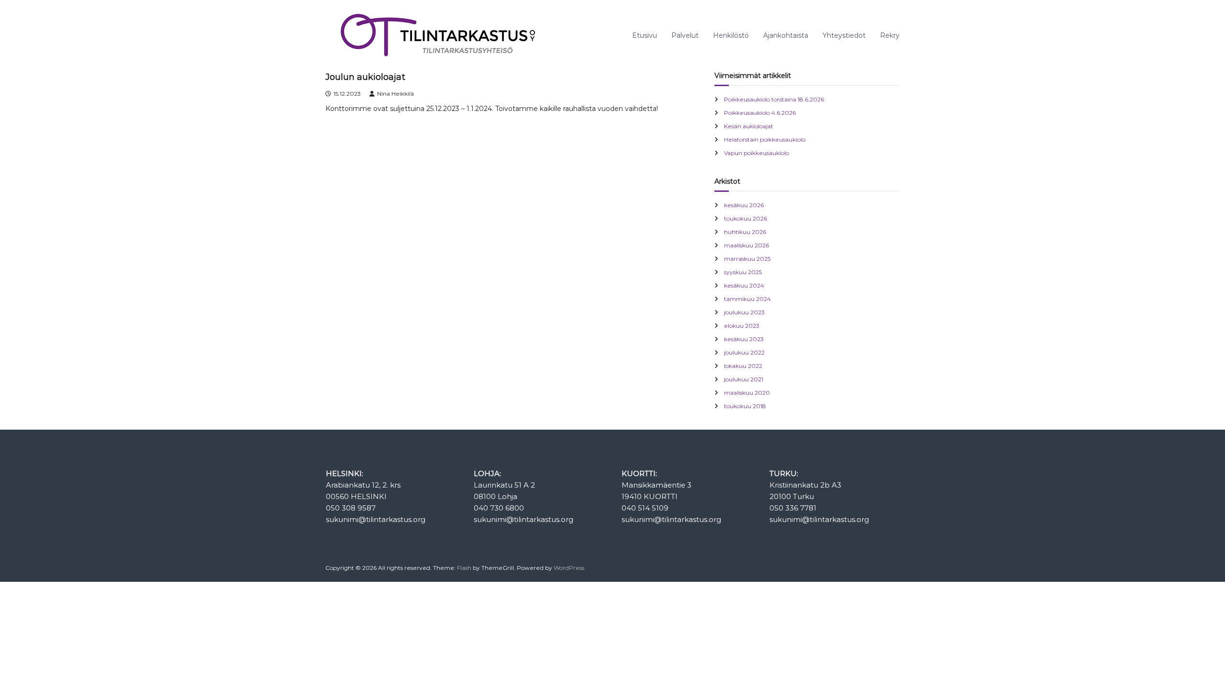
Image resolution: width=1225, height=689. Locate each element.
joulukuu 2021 (743, 379)
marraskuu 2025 (747, 258)
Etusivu (644, 35)
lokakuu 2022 (743, 365)
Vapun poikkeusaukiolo (756, 152)
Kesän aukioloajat (748, 126)
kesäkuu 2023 (744, 339)
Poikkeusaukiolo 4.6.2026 (760, 112)
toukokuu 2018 (745, 406)
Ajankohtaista (785, 35)
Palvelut (685, 35)
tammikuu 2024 (747, 298)
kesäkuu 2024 (744, 285)
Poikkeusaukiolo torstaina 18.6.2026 (774, 99)
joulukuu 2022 (744, 352)
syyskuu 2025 (743, 272)
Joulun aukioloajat (365, 77)
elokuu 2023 (741, 325)
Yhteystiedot (844, 35)
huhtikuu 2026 (745, 231)
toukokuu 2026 (745, 218)
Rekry (890, 35)
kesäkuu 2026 (744, 205)
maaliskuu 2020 (747, 392)
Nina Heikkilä (395, 93)
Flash (464, 567)
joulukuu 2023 (744, 312)
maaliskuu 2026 (746, 245)
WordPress (569, 567)
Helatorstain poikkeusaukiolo (764, 139)
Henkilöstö (731, 35)
